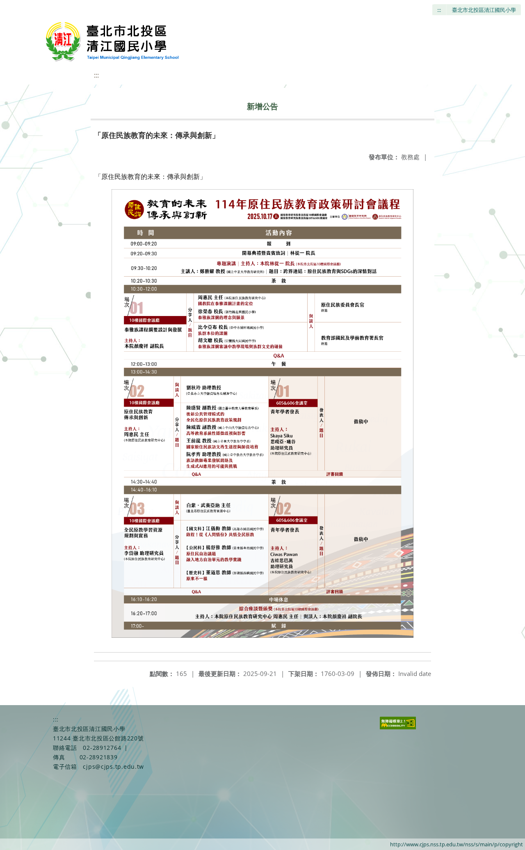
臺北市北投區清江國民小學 (484, 10)
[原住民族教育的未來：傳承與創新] (262, 413)
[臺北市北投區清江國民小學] (114, 41)
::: (439, 10)
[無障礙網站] (398, 727)
